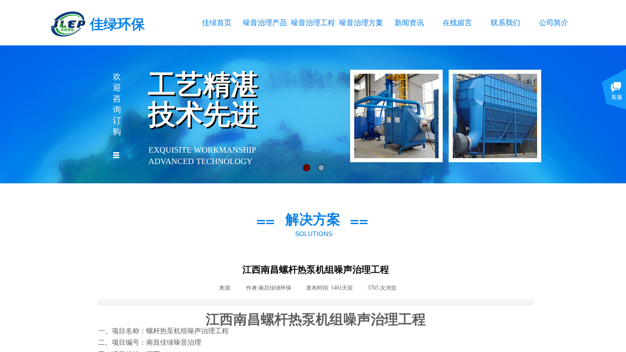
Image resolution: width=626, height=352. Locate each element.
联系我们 (505, 23)
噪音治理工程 (313, 23)
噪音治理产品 (264, 23)
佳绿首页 (216, 23)
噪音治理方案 (361, 23)
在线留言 (457, 23)
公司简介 (553, 23)
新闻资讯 (409, 23)
